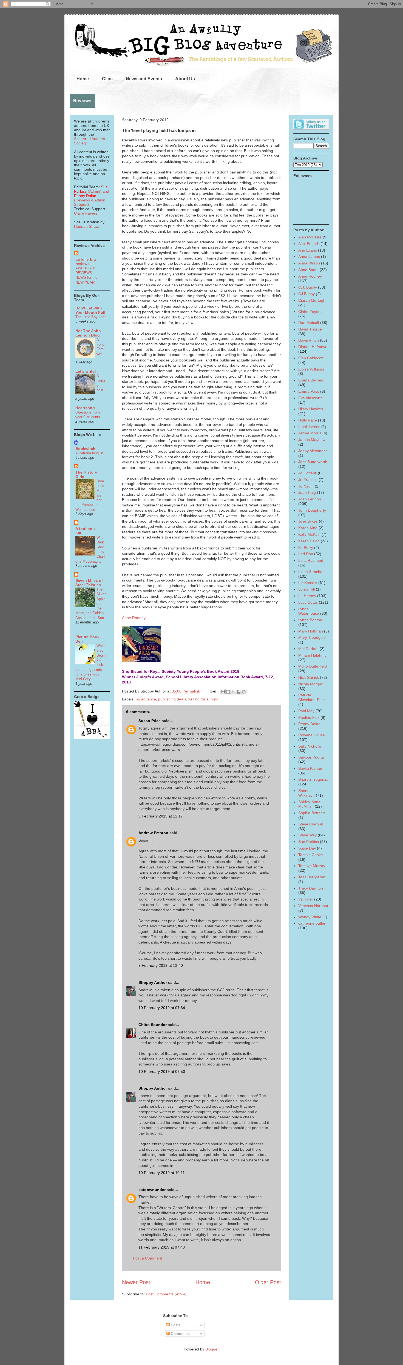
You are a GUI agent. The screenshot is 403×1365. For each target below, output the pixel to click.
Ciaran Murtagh (311, 300)
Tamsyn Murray (311, 866)
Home (82, 78)
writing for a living (203, 699)
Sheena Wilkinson (306, 792)
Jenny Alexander (312, 451)
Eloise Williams (311, 369)
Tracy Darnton (310, 888)
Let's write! (85, 371)
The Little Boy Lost (90, 317)
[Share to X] (233, 691)
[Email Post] (213, 691)
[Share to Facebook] (238, 691)
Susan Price (149, 721)
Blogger (211, 1349)
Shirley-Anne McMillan (309, 804)
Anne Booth (308, 269)
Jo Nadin (306, 486)
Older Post (268, 1282)
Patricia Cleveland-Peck (311, 697)
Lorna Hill (306, 589)
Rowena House (311, 735)
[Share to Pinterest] (243, 691)
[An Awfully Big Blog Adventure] (92, 738)
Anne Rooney (134, 617)
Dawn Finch (308, 340)
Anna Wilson (309, 263)
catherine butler (311, 923)
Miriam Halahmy (312, 655)
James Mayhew (311, 439)
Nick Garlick (308, 677)
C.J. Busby (307, 287)
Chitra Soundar (152, 1024)
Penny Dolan (309, 724)
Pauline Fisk (308, 717)
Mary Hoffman (310, 631)
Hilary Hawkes (310, 409)
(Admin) (91, 189)
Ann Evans (307, 250)
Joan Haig (307, 492)
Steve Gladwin (310, 824)
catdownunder (152, 1189)
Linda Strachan (311, 571)
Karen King (307, 528)
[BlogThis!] (228, 691)
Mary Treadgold (312, 637)
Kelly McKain (309, 534)
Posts (175, 1325)
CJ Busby (306, 294)
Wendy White (309, 917)
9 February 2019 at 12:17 (160, 816)
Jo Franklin (307, 479)
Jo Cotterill (307, 473)
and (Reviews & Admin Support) (91, 198)
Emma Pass (308, 391)
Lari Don (305, 554)
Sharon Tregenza (313, 779)
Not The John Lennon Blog (88, 333)
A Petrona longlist (89, 453)
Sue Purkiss (308, 841)
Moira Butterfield (312, 666)
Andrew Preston (153, 833)
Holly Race (307, 420)
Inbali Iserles (309, 426)
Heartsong (85, 408)
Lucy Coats (308, 602)
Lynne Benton (310, 620)
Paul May (306, 711)
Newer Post (136, 1282)
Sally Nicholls (309, 746)
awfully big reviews (85, 261)
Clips (107, 78)
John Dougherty (312, 510)
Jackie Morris (309, 433)
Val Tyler (305, 899)
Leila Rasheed (310, 560)
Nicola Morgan (310, 684)
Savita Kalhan (310, 768)
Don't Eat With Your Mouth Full (90, 310)
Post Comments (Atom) (166, 1294)
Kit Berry (305, 547)
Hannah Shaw (86, 226)
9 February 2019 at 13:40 (160, 965)
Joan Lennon (309, 499)
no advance (146, 699)
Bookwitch (85, 448)
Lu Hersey (307, 596)
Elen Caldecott (310, 358)
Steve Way (307, 835)
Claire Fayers (85, 213)
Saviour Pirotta (311, 757)
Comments (180, 1333)
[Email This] (223, 691)
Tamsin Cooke (310, 855)
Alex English (308, 243)
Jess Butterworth (312, 462)
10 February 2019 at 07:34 (161, 1007)
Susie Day (307, 848)
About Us (185, 78)
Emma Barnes (310, 380)
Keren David (309, 541)
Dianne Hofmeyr (312, 346)
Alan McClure (310, 237)
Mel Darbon (308, 648)
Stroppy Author (152, 982)
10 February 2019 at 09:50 (161, 1071)
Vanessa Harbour (313, 906)
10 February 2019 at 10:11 (161, 1172)
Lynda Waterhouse (308, 611)
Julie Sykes (308, 521)
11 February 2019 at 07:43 (161, 1247)
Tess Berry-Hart (311, 877)
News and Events (144, 78)
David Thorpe (310, 329)
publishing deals (172, 699)
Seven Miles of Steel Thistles (89, 582)
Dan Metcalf (308, 322)
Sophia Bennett (311, 813)
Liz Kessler (307, 582)
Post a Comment (147, 1258)
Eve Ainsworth (310, 398)
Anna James (309, 256)
